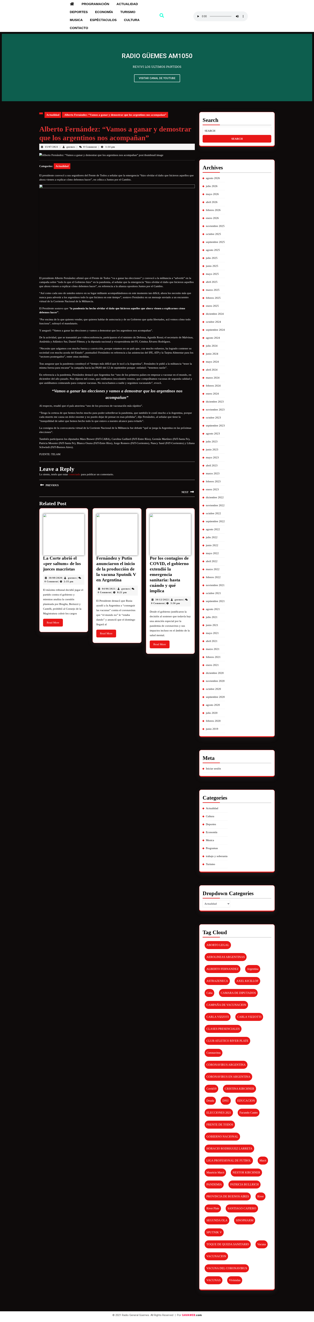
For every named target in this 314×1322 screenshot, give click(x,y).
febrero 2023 (213, 481)
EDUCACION (246, 1100)
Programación (95, 4)
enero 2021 (212, 665)
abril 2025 (212, 281)
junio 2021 (212, 625)
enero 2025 (212, 305)
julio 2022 (212, 537)
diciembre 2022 (215, 497)
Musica (76, 20)
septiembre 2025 (215, 242)
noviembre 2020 (215, 681)
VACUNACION (216, 1256)
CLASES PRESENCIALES (223, 1028)
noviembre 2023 (215, 409)
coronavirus (213, 1052)
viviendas (234, 1280)
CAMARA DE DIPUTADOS (238, 992)
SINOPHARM (244, 1220)
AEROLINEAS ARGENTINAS (225, 956)
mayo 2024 (212, 361)
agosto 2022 (213, 529)
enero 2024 (212, 393)
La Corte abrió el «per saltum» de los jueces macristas (62, 563)
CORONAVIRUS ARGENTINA (226, 1064)
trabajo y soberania (217, 856)
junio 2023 (212, 449)
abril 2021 (212, 641)
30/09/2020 (55, 577)
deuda (210, 1100)
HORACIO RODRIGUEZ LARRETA (229, 1148)
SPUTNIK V (214, 1232)
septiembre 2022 (215, 521)
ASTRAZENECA (217, 980)
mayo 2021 (212, 633)
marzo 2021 (213, 649)
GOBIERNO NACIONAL (222, 1136)
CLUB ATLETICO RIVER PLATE (227, 1040)
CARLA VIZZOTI (217, 1016)
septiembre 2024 (215, 329)
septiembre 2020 (215, 696)
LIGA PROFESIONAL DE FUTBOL (228, 1160)
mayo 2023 (212, 457)
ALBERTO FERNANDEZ (222, 968)
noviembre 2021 (215, 585)
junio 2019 (212, 728)
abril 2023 (212, 465)
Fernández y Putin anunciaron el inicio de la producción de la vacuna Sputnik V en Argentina (116, 569)
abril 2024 (212, 369)
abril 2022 (212, 561)
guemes (71, 146)
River (260, 1196)
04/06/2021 (108, 588)
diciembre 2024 (215, 313)
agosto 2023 (213, 433)
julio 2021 (212, 617)
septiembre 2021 (215, 601)
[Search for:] (237, 131)
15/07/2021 (51, 146)
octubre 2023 (213, 417)
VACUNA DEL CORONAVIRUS (226, 1268)
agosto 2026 (213, 178)
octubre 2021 (213, 593)
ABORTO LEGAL (217, 945)
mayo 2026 (212, 194)
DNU (225, 1100)
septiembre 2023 (215, 425)
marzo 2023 (213, 473)
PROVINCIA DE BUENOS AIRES (227, 1196)
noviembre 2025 (215, 226)
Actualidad (127, 4)
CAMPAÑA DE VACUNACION (226, 1004)
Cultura (132, 20)
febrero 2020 (213, 720)
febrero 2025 (213, 297)
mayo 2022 (212, 553)
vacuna (261, 1244)
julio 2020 (212, 712)
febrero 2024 (213, 385)
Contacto (79, 28)
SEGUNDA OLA (217, 1220)
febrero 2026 (213, 210)
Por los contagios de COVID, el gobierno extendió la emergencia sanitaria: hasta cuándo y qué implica (169, 574)
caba (209, 992)
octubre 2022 (213, 513)
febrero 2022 (213, 577)
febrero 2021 (213, 657)
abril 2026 (212, 202)
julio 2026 (212, 186)
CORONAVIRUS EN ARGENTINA (228, 1076)
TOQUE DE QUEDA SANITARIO (227, 1244)
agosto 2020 (213, 704)
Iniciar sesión (213, 768)
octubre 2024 (213, 321)
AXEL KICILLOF (247, 980)
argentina (252, 968)
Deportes (79, 12)
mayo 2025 (212, 273)
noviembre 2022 (215, 505)
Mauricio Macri (215, 1172)
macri (262, 1160)
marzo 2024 (213, 377)
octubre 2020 (213, 688)
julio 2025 (212, 257)
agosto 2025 (213, 250)
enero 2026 (212, 218)
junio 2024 (212, 353)
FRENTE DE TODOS (219, 1124)
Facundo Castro (248, 1112)
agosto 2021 (213, 609)
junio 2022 (212, 545)
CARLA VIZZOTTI (249, 1016)
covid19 (211, 1088)
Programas (212, 848)
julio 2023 (212, 441)
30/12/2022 (162, 599)
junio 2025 (212, 265)
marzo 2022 (213, 569)
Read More (55, 621)
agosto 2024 (213, 337)
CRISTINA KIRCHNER (239, 1088)
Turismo (127, 12)
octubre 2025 (213, 234)
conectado (74, 474)
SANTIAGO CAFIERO (242, 1208)
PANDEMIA (214, 1184)
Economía (104, 12)
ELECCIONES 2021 (218, 1112)
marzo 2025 (213, 289)
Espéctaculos (103, 20)
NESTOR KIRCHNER (246, 1172)
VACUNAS (213, 1280)
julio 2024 (212, 345)
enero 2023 (212, 489)
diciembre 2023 (215, 401)
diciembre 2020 (215, 673)
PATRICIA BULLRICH (244, 1184)
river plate (212, 1208)
